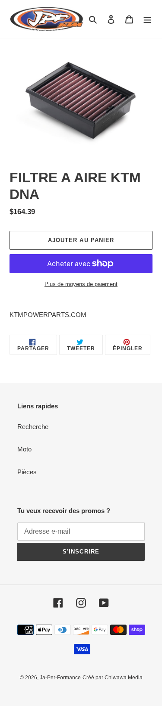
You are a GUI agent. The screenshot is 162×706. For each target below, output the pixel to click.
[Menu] (147, 19)
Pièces (27, 472)
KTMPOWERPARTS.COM (48, 314)
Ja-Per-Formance (60, 678)
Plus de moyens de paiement (81, 284)
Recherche (32, 426)
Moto (24, 449)
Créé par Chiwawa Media (113, 678)
